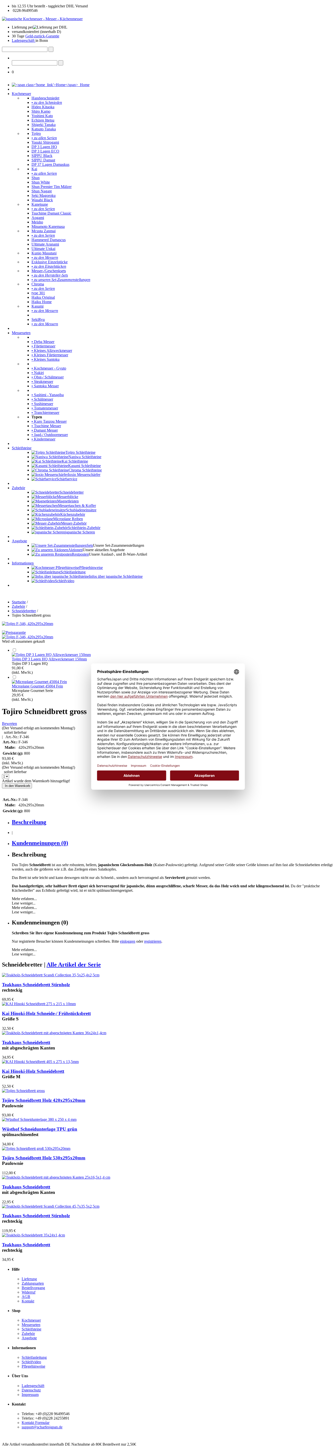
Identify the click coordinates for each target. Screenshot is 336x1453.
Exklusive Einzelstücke (49, 262)
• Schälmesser (42, 399)
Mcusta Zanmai (43, 231)
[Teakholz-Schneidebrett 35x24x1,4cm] (33, 1235)
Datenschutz (31, 1390)
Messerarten (21, 333)
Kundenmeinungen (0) (40, 843)
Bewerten (9, 723)
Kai (34, 169)
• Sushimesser (42, 404)
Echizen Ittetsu (42, 120)
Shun (35, 178)
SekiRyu (38, 319)
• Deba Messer (42, 342)
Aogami (37, 218)
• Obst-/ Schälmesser (47, 377)
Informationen (23, 563)
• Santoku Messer (45, 386)
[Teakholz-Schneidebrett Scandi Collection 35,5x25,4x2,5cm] (50, 975)
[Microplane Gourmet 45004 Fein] (39, 682)
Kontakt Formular (35, 1423)
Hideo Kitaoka (42, 107)
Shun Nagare (41, 191)
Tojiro (36, 133)
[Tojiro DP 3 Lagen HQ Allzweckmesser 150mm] (51, 655)
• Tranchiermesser (45, 412)
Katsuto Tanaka (43, 129)
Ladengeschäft (23, 40)
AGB (26, 1297)
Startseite (19, 602)
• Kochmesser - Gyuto (48, 368)
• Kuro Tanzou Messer (49, 421)
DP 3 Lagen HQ (44, 147)
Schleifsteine (21, 448)
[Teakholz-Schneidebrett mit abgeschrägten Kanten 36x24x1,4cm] (54, 1033)
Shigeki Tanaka (43, 125)
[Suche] (50, 49)
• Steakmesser (42, 381)
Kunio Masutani (44, 253)
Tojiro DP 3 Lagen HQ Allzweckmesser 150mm (49, 659)
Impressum (30, 1394)
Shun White (40, 182)
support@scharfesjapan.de (42, 1427)
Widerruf (28, 1292)
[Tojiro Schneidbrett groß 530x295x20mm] (36, 1148)
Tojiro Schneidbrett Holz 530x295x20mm (43, 1157)
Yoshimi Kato (42, 116)
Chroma (37, 284)
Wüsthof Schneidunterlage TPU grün (39, 1129)
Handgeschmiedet (45, 98)
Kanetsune (39, 204)
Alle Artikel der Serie (73, 964)
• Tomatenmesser (44, 408)
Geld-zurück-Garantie (42, 36)
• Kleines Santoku (45, 359)
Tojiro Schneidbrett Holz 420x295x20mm (43, 1100)
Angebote (19, 541)
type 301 (38, 293)
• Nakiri (37, 373)
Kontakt (28, 1301)
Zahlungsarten (33, 1283)
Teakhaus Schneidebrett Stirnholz (36, 984)
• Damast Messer (44, 430)
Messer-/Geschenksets (48, 271)
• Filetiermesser (43, 346)
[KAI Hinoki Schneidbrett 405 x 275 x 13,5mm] (40, 1062)
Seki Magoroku (43, 195)
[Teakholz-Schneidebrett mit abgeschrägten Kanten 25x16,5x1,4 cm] (56, 1177)
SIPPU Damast (43, 160)
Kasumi (37, 306)
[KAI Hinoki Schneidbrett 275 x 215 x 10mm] (39, 1004)
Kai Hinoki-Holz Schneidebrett (33, 1071)
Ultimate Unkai (43, 249)
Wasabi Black (42, 200)
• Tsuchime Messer (46, 426)
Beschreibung (29, 822)
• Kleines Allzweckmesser (51, 350)
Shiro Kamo (40, 111)
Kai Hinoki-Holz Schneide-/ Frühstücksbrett (46, 1013)
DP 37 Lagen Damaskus (50, 164)
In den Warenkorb (17, 786)
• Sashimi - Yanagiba (47, 395)
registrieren (152, 941)
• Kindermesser (43, 439)
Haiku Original (43, 297)
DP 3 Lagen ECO (45, 151)
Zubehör (18, 488)
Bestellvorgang (33, 1288)
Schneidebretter (24, 611)
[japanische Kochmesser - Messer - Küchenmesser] (42, 19)
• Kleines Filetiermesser (49, 355)
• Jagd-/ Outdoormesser (49, 435)
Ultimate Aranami (45, 244)
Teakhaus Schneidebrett (26, 1042)
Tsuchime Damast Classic (51, 213)
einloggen (127, 941)
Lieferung (29, 1279)
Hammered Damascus (48, 240)
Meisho (37, 222)
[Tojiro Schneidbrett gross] (23, 1091)
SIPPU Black (41, 156)
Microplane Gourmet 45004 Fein (37, 686)
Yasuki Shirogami (45, 142)
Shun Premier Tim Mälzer (51, 187)
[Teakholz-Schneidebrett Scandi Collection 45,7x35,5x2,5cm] (50, 1206)
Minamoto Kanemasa (48, 226)
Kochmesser (21, 94)
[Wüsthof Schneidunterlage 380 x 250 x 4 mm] (39, 1119)
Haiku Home (41, 302)
